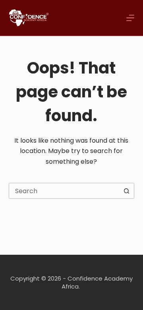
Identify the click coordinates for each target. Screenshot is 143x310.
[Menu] (130, 18)
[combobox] (64, 191)
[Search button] (126, 190)
